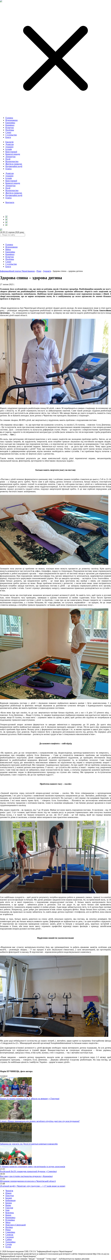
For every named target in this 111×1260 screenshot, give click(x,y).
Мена (7, 1222)
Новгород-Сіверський (15, 1225)
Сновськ (9, 1234)
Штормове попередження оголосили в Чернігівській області (28, 1181)
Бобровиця (10, 1200)
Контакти (9, 202)
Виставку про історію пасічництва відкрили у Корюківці (26, 1176)
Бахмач (8, 1198)
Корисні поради (12, 154)
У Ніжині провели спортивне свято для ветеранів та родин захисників (32, 1166)
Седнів (8, 1244)
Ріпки (8, 1230)
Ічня (7, 1210)
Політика (9, 130)
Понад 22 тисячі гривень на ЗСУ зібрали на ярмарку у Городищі (29, 1098)
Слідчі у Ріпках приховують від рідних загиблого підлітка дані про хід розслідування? (40, 1121)
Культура (9, 127)
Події (7, 159)
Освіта (8, 169)
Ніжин (8, 1193)
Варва (8, 1205)
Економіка (10, 122)
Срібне (8, 1239)
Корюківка (10, 1217)
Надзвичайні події (13, 166)
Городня (9, 1208)
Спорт (8, 132)
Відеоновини (11, 120)
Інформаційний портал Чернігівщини (17, 271)
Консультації (11, 152)
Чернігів (9, 1190)
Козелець (9, 1212)
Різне (39, 271)
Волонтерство (11, 161)
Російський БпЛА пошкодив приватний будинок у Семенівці (28, 1171)
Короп (8, 1215)
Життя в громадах (13, 164)
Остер (8, 1247)
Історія (8, 149)
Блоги (8, 137)
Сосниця (9, 1237)
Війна (8, 249)
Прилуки (9, 1195)
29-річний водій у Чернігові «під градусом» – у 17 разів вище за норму (32, 1186)
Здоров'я (9, 147)
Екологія (9, 142)
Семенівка (10, 1232)
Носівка (9, 1227)
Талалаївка (10, 1242)
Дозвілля (9, 144)
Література (10, 156)
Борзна (8, 1203)
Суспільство (11, 135)
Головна (9, 118)
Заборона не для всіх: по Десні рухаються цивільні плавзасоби (29, 1144)
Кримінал (9, 125)
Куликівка (10, 1220)
